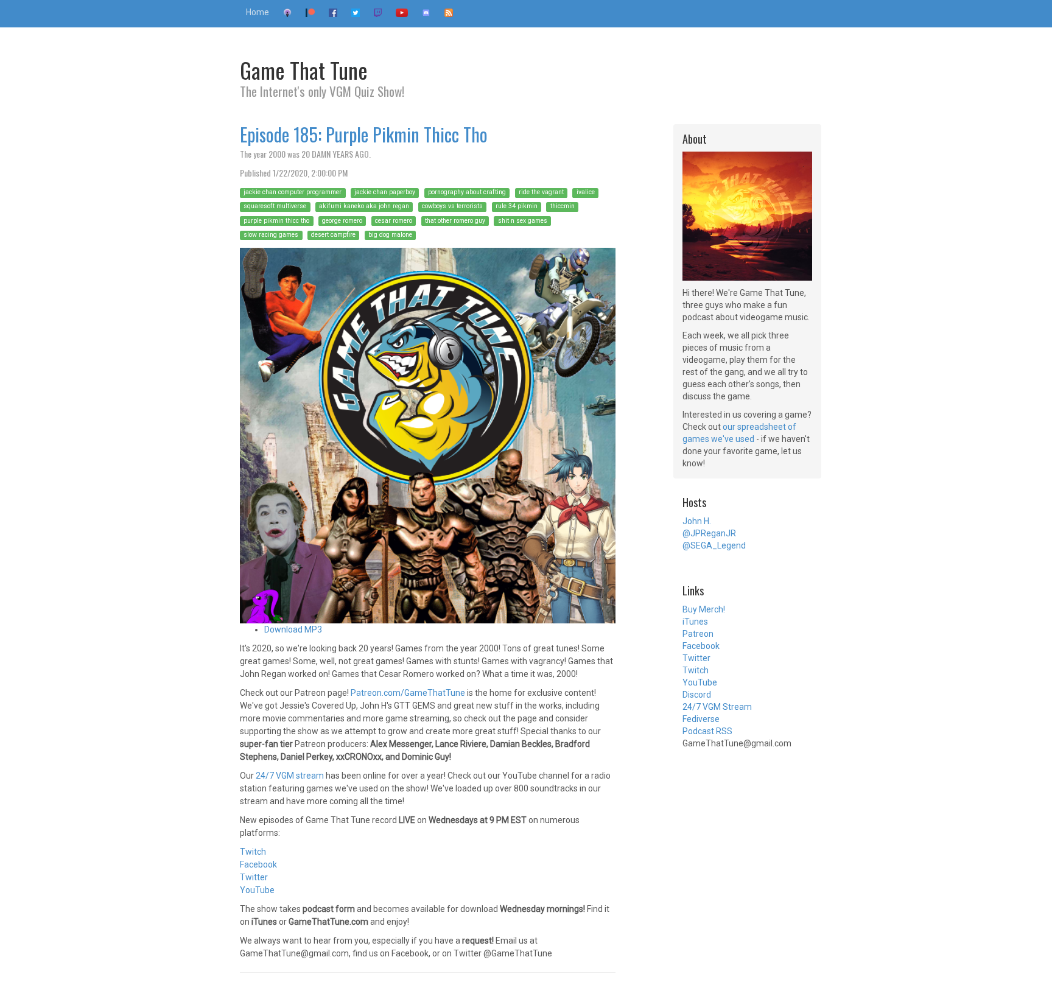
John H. (696, 521)
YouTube (257, 890)
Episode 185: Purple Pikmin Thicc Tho (364, 134)
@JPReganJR (709, 533)
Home (257, 12)
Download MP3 (293, 629)
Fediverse (701, 719)
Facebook (258, 864)
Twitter (254, 877)
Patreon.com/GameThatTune (408, 693)
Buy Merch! (703, 609)
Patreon (698, 634)
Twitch (253, 852)
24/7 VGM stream (290, 775)
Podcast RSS (707, 731)
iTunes (695, 621)
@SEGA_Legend (714, 545)
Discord (696, 694)
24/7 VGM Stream (717, 707)
